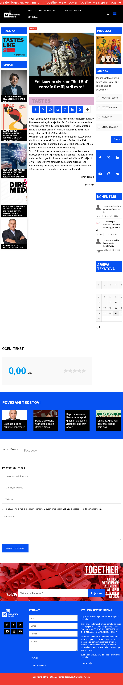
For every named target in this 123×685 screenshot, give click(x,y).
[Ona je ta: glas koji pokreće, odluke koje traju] (108, 420)
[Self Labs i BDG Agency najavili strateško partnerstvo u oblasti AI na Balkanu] (14, 156)
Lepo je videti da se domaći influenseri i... (112, 209)
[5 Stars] (84, 370)
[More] (87, 109)
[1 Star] (66, 370)
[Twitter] (108, 158)
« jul (98, 327)
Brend (33, 29)
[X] (43, 109)
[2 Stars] (70, 370)
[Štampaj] (80, 109)
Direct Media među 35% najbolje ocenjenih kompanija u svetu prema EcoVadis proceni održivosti (14, 211)
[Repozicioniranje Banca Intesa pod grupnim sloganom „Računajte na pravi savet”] (77, 420)
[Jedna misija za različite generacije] (14, 231)
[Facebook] (35, 109)
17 (99, 307)
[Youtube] (100, 174)
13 (116, 302)
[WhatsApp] (50, 109)
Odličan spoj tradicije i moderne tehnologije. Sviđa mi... (108, 226)
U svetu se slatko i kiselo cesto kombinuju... (111, 243)
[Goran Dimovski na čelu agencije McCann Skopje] (14, 83)
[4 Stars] (79, 370)
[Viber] (65, 109)
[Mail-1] (117, 174)
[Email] (57, 109)
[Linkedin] (72, 109)
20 (116, 307)
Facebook (30, 450)
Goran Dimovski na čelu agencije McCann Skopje (14, 98)
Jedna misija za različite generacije (13, 246)
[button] (108, 14)
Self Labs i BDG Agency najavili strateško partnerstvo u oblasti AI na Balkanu (14, 173)
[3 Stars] (75, 370)
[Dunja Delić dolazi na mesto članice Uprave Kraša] (45, 420)
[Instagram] (108, 174)
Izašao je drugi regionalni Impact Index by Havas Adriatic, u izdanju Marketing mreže (12, 135)
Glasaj (117, 139)
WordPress (10, 449)
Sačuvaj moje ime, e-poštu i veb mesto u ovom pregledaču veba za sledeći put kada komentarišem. (54, 508)
